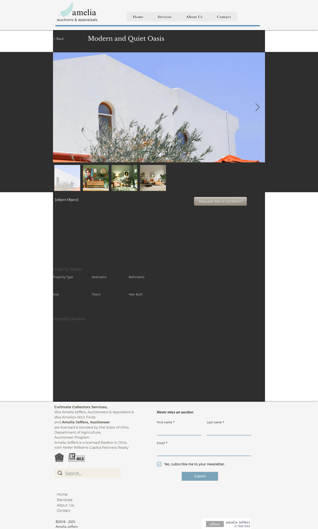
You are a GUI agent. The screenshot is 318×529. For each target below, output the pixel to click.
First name (166, 422)
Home (62, 494)
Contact (64, 510)
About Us (65, 505)
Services (64, 499)
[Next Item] (257, 107)
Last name (215, 422)
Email (162, 443)
